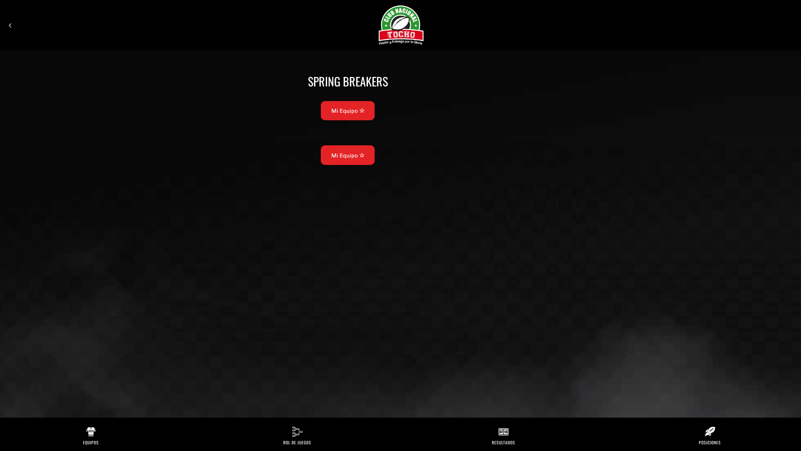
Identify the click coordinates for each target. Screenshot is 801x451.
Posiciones (710, 442)
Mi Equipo (345, 110)
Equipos (91, 442)
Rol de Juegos (297, 442)
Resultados (503, 442)
